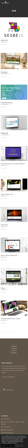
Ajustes (17, 445)
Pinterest (14, 350)
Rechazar (11, 445)
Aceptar (4, 445)
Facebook (14, 346)
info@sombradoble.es (8, 429)
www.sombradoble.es (8, 432)
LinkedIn (14, 348)
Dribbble (14, 352)
